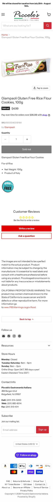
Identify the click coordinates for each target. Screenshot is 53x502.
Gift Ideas (27, 484)
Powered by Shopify (26, 496)
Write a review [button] (26, 228)
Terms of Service (40, 487)
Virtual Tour (38, 481)
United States (25, 444)
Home (4, 34)
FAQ (8, 481)
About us (6, 487)
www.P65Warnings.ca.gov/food (20, 307)
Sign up (42, 429)
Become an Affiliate (21, 487)
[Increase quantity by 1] (27, 139)
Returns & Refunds (21, 481)
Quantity (5, 133)
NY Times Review (12, 484)
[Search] (48, 25)
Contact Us (40, 484)
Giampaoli (9, 127)
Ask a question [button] (26, 235)
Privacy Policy (26, 490)
